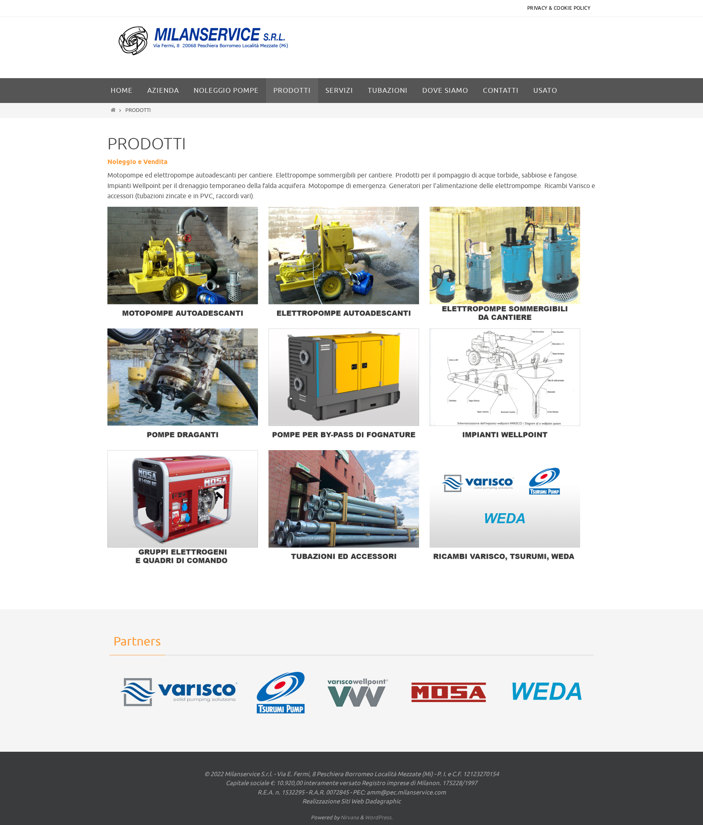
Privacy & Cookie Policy (558, 8)
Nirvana (350, 817)
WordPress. (379, 817)
